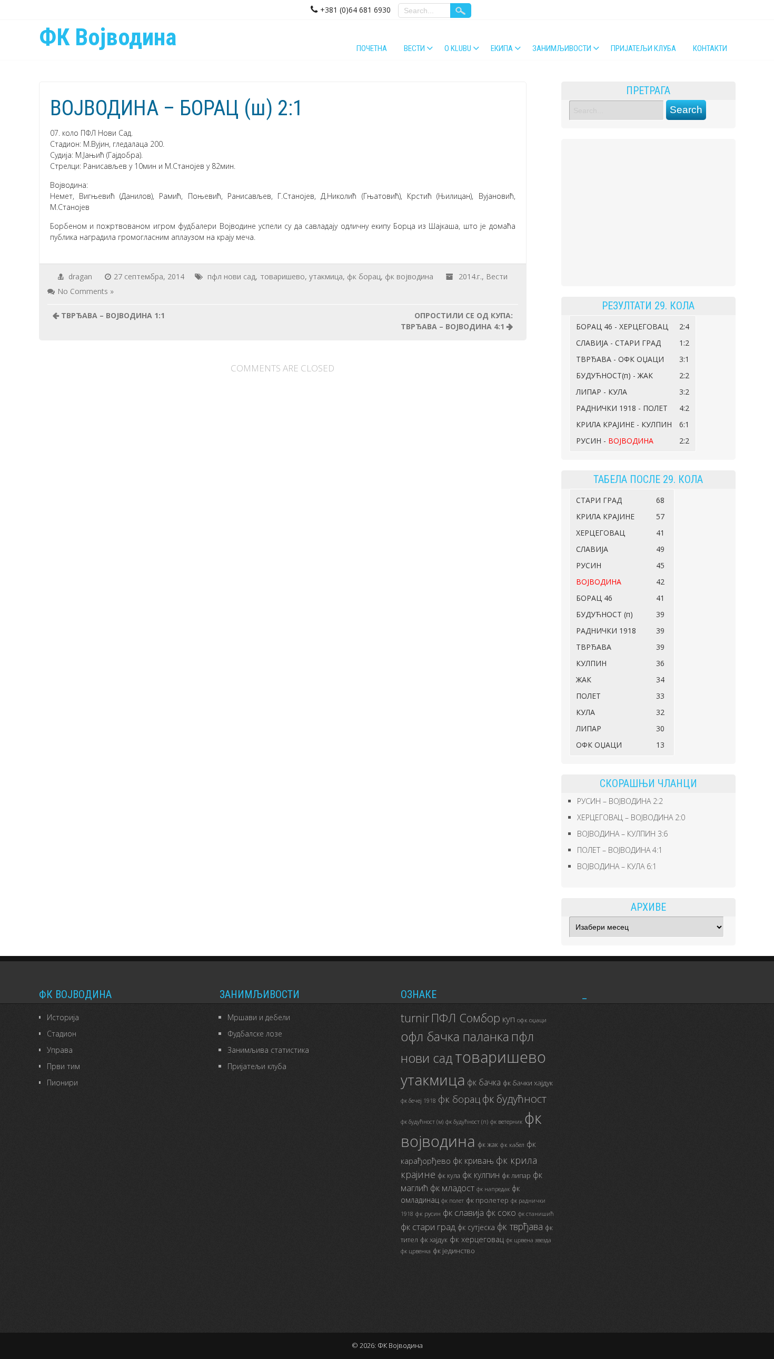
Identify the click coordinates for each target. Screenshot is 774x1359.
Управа (60, 1050)
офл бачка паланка (455, 1036)
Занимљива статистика (268, 1050)
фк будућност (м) (422, 1121)
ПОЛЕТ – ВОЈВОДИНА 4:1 (619, 850)
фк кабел (512, 1144)
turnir (415, 1017)
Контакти (710, 48)
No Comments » (85, 291)
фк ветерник (506, 1121)
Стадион (61, 1034)
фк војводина (409, 276)
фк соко (501, 1213)
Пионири (62, 1083)
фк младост (452, 1188)
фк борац (364, 276)
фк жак (488, 1144)
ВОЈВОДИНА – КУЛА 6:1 (617, 866)
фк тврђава (520, 1226)
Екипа (502, 48)
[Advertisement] (648, 212)
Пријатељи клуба (643, 48)
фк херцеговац (477, 1239)
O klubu (457, 48)
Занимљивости (561, 48)
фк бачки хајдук (528, 1083)
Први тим (63, 1066)
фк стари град (428, 1227)
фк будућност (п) (466, 1121)
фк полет (452, 1200)
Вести (414, 48)
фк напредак (493, 1189)
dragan (80, 276)
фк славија (463, 1212)
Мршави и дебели (258, 1017)
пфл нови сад (231, 276)
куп (508, 1019)
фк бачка (484, 1082)
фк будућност (514, 1098)
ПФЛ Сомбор (465, 1017)
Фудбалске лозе (254, 1034)
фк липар (516, 1175)
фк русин (428, 1213)
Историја (63, 1017)
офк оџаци (532, 1019)
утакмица (326, 276)
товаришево (282, 276)
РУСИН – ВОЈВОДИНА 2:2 (620, 801)
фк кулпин (481, 1175)
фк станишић (536, 1213)
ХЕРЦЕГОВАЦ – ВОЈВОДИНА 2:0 (631, 817)
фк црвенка (416, 1251)
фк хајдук (434, 1239)
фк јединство (454, 1250)
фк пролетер (487, 1200)
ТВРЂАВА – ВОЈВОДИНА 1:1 (113, 315)
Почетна (371, 48)
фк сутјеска (476, 1227)
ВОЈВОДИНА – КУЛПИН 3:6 (622, 834)
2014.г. (470, 276)
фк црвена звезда (528, 1240)
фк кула (449, 1175)
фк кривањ (473, 1160)
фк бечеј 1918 (418, 1100)
